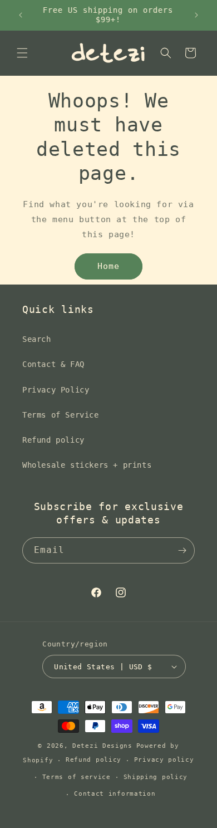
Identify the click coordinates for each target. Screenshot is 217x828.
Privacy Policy (55, 389)
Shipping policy (156, 777)
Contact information (114, 793)
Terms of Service (60, 414)
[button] (22, 53)
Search (36, 339)
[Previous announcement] (20, 15)
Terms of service (76, 777)
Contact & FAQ (53, 364)
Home (108, 266)
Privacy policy (164, 759)
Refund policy (53, 439)
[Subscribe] (182, 550)
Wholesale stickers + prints (86, 464)
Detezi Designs (102, 745)
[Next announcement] (196, 15)
